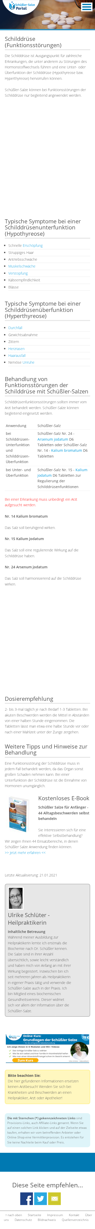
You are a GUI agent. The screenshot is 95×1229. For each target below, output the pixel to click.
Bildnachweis (47, 1220)
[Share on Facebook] (26, 1195)
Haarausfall (17, 355)
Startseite (34, 1215)
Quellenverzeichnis (75, 1220)
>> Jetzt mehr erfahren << (25, 852)
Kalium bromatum (66, 450)
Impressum (55, 1215)
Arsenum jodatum (52, 439)
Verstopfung (18, 273)
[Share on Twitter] (40, 1195)
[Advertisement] (47, 162)
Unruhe (28, 362)
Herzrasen (16, 348)
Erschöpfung (33, 245)
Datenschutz (23, 1220)
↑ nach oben (13, 1215)
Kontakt (74, 1215)
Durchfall (15, 327)
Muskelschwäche (21, 266)
